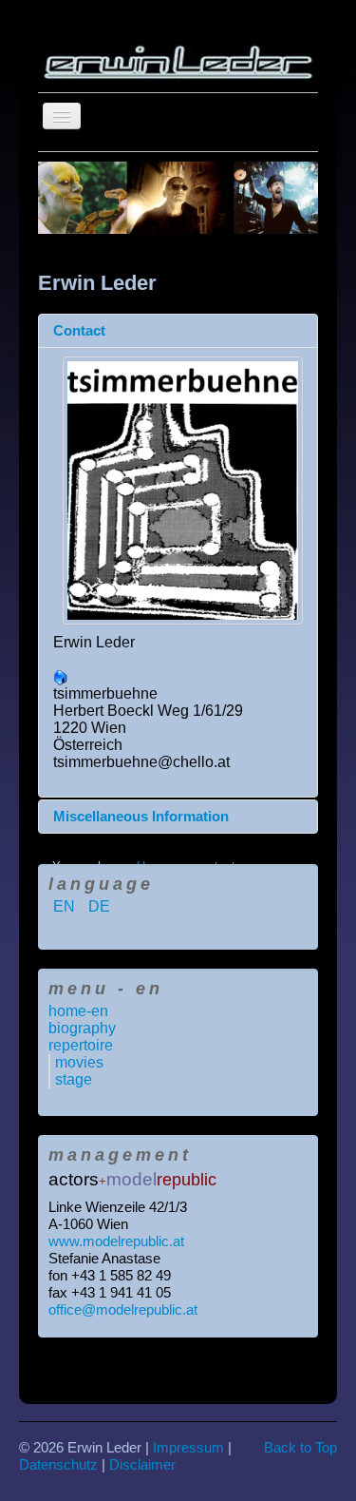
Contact (79, 330)
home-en (78, 1011)
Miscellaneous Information (141, 816)
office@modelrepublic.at (122, 1309)
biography (82, 1028)
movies (79, 1062)
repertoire (80, 1045)
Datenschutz (58, 1464)
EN (66, 906)
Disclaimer (142, 1464)
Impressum (188, 1447)
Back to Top (300, 1447)
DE (99, 906)
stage (73, 1079)
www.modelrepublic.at (116, 1241)
